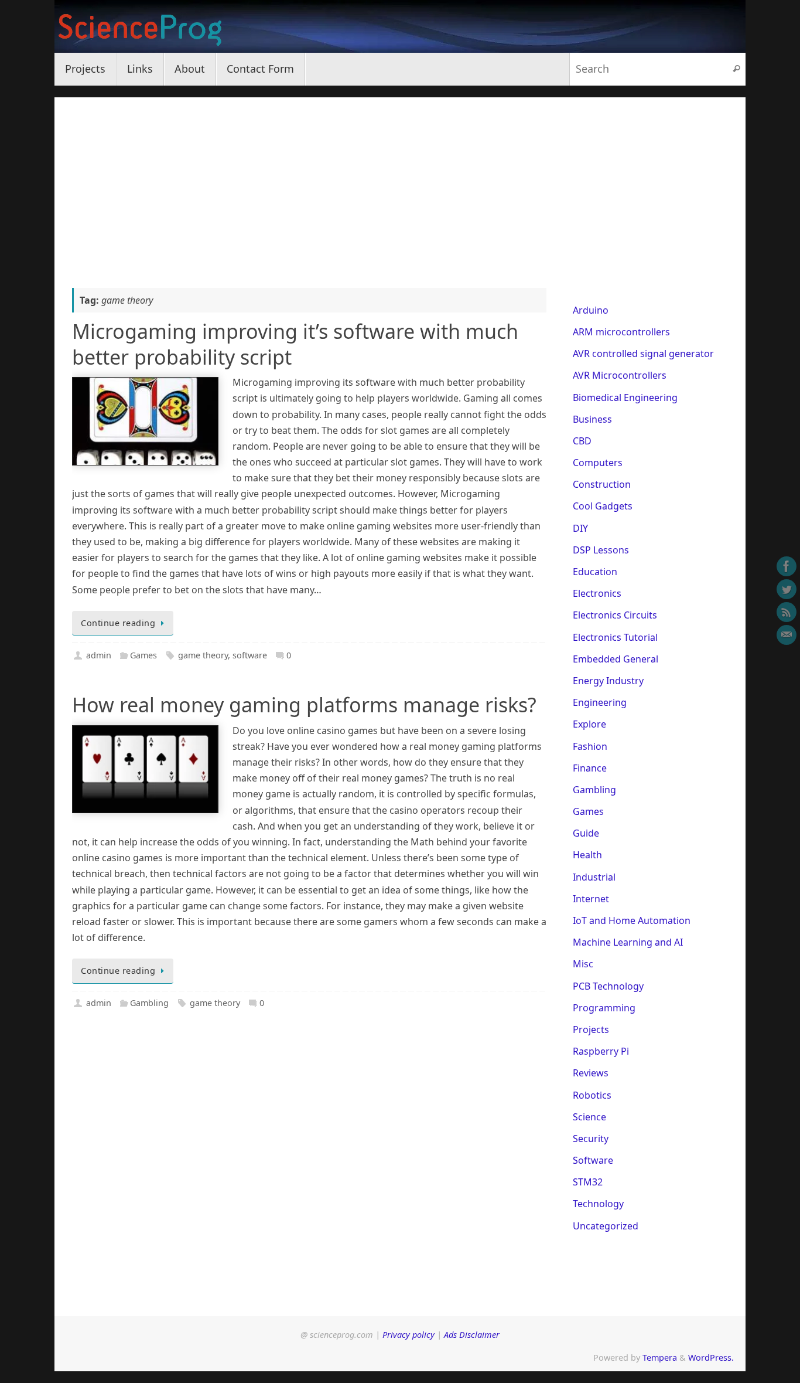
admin (98, 655)
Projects (591, 1029)
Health (587, 854)
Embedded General (615, 659)
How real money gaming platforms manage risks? (304, 704)
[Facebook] (786, 566)
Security (590, 1138)
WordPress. (711, 1357)
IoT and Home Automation (631, 920)
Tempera (659, 1357)
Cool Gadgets (603, 505)
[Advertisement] (400, 179)
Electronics (597, 593)
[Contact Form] (786, 635)
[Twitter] (786, 589)
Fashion (590, 746)
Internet (591, 898)
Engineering (600, 702)
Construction (602, 484)
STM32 (588, 1181)
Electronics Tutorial (615, 637)
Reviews (590, 1072)
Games (143, 655)
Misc (583, 963)
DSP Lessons (601, 549)
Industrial (594, 877)
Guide (586, 833)
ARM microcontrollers (621, 331)
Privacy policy (408, 1334)
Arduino (590, 310)
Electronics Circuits (615, 615)
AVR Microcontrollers (619, 375)
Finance (590, 768)
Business (592, 419)
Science (589, 1116)
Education (595, 571)
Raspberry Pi (601, 1051)
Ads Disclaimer (472, 1334)
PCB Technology (608, 986)
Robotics (592, 1095)
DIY (580, 528)
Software (593, 1160)
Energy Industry (608, 680)
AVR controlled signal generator (643, 353)
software (250, 655)
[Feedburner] (786, 612)
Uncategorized (605, 1225)
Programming (604, 1007)
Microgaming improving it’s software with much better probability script (295, 344)
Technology (598, 1203)
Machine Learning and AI (628, 942)
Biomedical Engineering (625, 397)
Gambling (149, 1002)
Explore (589, 724)
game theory (203, 655)
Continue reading (118, 622)
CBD (582, 440)
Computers (598, 462)
